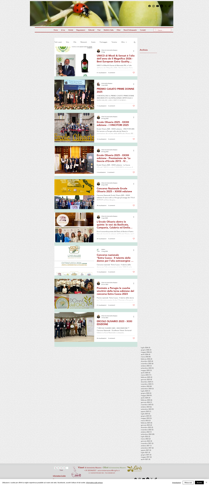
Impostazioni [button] (176, 482)
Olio (74, 42)
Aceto (93, 42)
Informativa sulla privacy (94, 482)
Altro (123, 42)
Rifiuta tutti (188, 482)
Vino (67, 42)
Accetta (199, 482)
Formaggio (103, 42)
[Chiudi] (206, 482)
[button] (118, 13)
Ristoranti (84, 42)
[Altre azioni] (134, 51)
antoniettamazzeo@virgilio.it (109, 470)
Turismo (114, 42)
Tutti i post (58, 42)
